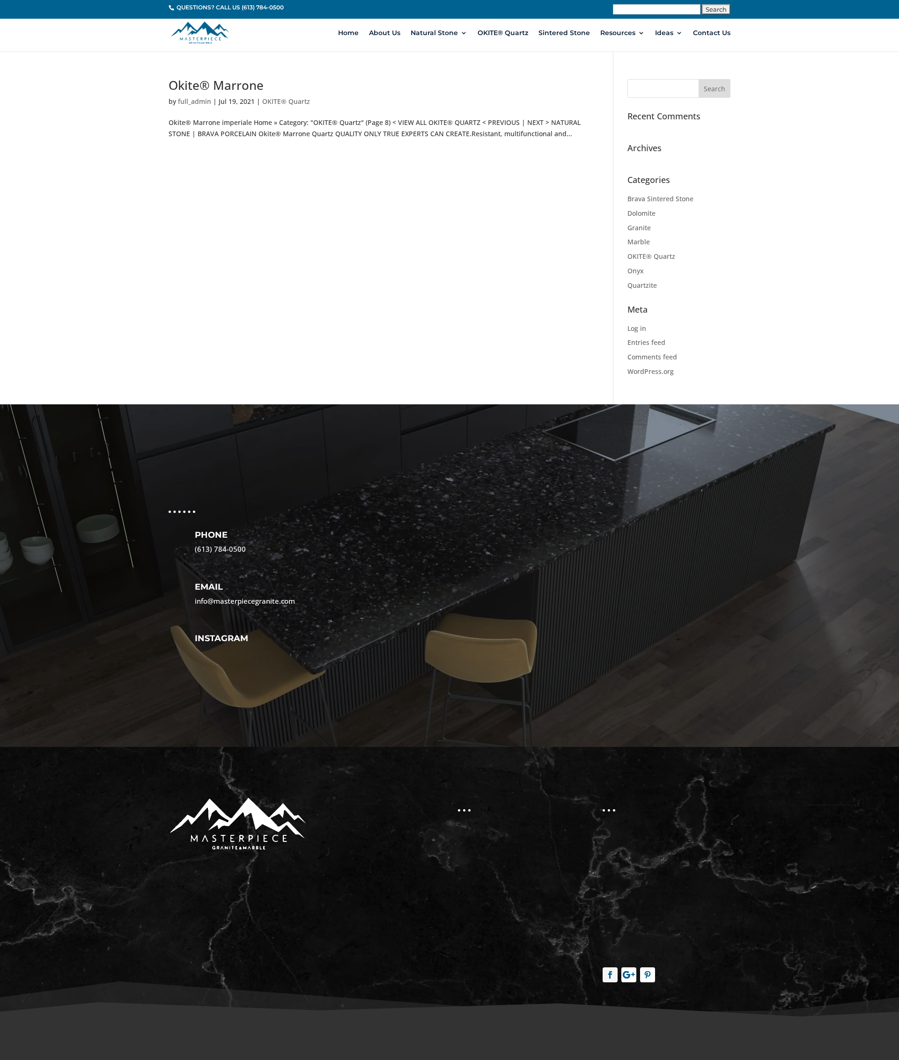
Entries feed (646, 342)
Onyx (635, 270)
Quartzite (642, 285)
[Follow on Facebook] (610, 974)
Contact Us (711, 33)
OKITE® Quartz (503, 33)
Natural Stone (434, 33)
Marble (638, 241)
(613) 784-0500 (220, 549)
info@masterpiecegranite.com (245, 601)
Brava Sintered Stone (660, 198)
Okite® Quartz (485, 878)
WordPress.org (650, 371)
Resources (617, 33)
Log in (636, 328)
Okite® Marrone (216, 85)
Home (348, 33)
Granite (639, 227)
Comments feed (652, 356)
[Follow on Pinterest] (647, 974)
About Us (384, 33)
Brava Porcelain (487, 899)
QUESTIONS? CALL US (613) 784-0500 (229, 7)
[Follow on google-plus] (628, 974)
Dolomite (641, 213)
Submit (479, 668)
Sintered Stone (564, 33)
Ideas (664, 33)
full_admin (194, 101)
